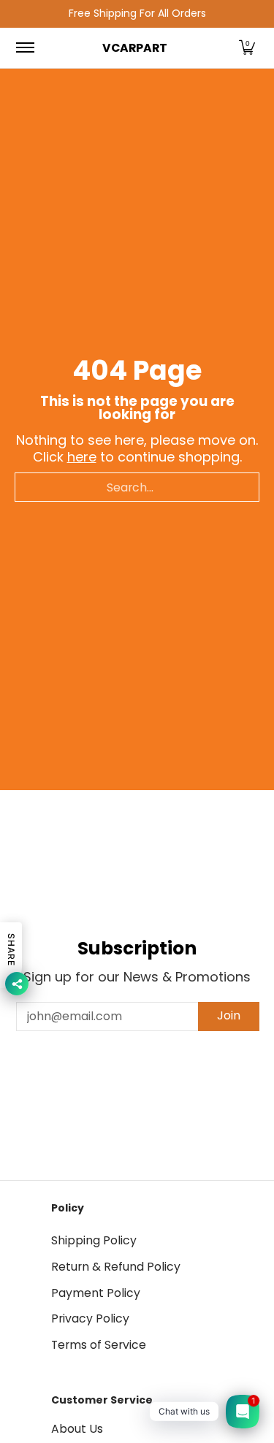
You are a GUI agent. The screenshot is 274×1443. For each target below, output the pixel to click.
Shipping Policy (94, 1240)
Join (228, 1015)
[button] (247, 48)
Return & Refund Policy (115, 1266)
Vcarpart (134, 47)
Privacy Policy (90, 1318)
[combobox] (137, 487)
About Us (77, 1428)
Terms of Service (98, 1344)
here (81, 457)
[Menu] (24, 48)
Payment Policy (95, 1293)
